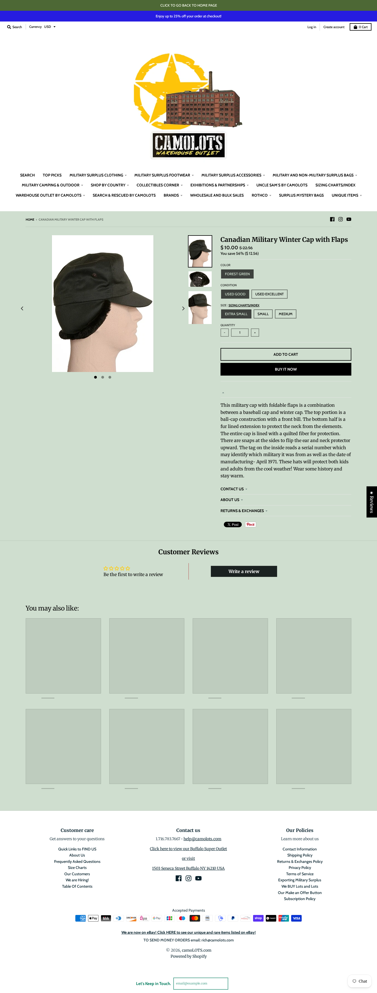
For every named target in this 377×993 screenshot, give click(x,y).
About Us (230, 499)
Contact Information (300, 849)
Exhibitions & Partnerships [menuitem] (217, 185)
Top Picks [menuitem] (52, 175)
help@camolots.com (202, 838)
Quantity (228, 325)
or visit (188, 858)
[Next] (183, 308)
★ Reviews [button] (372, 502)
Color (225, 265)
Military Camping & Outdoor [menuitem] (50, 185)
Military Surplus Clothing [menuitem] (96, 175)
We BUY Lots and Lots (300, 886)
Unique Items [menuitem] (345, 195)
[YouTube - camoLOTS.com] (348, 219)
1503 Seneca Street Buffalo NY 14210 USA (188, 868)
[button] (99, 941)
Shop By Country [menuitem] (108, 185)
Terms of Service (300, 873)
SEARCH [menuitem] (27, 175)
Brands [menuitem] (171, 195)
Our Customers (77, 873)
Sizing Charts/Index (244, 305)
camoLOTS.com (196, 950)
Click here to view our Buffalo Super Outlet (188, 848)
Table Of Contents (77, 886)
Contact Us (232, 488)
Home (30, 219)
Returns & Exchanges (242, 510)
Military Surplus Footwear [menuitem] (162, 175)
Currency (35, 27)
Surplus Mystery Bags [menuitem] (301, 195)
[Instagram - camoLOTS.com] (340, 219)
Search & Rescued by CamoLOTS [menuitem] (124, 195)
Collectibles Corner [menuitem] (158, 185)
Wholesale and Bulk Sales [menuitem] (217, 195)
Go (235, 983)
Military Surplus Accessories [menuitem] (231, 175)
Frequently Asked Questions (77, 861)
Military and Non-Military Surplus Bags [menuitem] (313, 175)
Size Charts (77, 867)
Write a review (244, 571)
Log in (311, 27)
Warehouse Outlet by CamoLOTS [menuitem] (48, 195)
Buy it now (286, 369)
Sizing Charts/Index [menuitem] (335, 185)
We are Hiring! (77, 879)
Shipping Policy (299, 855)
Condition (229, 285)
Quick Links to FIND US (77, 849)
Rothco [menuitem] (260, 195)
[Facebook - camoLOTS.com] (332, 219)
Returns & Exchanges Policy (300, 861)
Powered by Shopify (189, 956)
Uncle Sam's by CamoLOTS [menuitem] (281, 185)
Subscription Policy (299, 898)
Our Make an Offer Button (300, 892)
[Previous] (22, 308)
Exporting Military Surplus (299, 879)
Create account (333, 27)
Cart (363, 27)
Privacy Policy (300, 867)
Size (240, 305)
